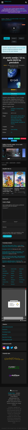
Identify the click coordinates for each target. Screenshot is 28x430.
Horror (20, 275)
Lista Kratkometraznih (7, 327)
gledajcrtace (22, 10)
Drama (12, 273)
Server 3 (21, 38)
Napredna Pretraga (6, 337)
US (11, 132)
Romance (13, 279)
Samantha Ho (22, 122)
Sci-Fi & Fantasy (22, 279)
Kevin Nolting (14, 129)
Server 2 (14, 38)
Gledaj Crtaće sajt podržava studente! (14, 7)
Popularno (4, 329)
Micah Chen (19, 120)
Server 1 (7, 38)
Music (12, 277)
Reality (4, 279)
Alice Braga (13, 117)
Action (4, 268)
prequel (18, 162)
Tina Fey (13, 123)
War (3, 284)
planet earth (12, 162)
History (12, 275)
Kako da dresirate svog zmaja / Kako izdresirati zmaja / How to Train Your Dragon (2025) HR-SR (13, 257)
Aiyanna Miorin (21, 116)
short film (4, 164)
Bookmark (4, 334)
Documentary (5, 273)
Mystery (21, 277)
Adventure (21, 268)
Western (13, 284)
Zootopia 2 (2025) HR (7, 249)
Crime (20, 271)
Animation (13, 108)
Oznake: (3, 162)
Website (5, 227)
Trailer (14, 41)
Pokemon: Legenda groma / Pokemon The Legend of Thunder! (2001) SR (12, 261)
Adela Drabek (14, 116)
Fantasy (12, 110)
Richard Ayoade (14, 122)
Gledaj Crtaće (7, 1)
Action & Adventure (14, 268)
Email (16, 221)
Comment (5, 208)
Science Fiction (6, 282)
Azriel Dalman (20, 117)
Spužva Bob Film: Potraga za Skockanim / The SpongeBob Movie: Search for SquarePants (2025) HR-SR (13, 252)
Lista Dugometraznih (7, 339)
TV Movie (21, 282)
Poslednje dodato (6, 332)
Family (21, 108)
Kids (3, 277)
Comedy (18, 108)
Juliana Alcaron (14, 119)
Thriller (12, 282)
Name (4, 221)
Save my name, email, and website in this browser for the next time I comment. (13, 233)
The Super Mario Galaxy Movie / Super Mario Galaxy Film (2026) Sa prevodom (13, 246)
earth (7, 162)
